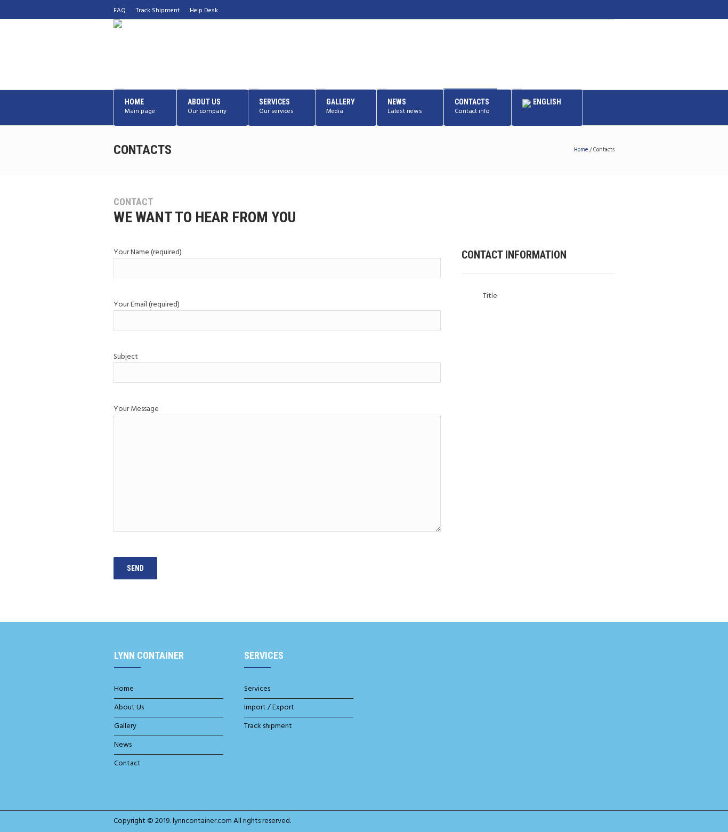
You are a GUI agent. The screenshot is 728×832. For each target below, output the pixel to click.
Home (581, 150)
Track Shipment (158, 10)
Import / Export (269, 707)
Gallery (125, 726)
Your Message (136, 409)
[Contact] (607, 9)
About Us (129, 707)
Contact (127, 763)
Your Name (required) (148, 252)
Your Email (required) (147, 304)
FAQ (120, 10)
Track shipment (268, 726)
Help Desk (204, 10)
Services (257, 689)
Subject (126, 357)
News (123, 745)
